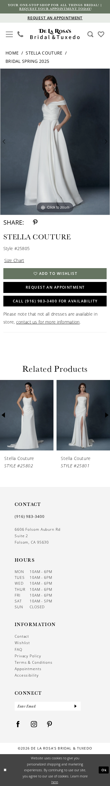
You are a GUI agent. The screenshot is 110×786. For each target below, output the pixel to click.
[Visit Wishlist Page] (101, 34)
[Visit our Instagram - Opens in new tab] (34, 724)
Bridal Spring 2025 (27, 61)
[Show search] (90, 34)
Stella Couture (44, 53)
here (54, 782)
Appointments (28, 668)
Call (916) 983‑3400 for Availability (55, 301)
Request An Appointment (55, 287)
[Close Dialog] (5, 770)
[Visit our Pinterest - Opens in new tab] (49, 724)
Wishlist (22, 642)
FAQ (18, 649)
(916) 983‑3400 (30, 516)
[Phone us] (20, 34)
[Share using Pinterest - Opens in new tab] (35, 222)
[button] (9, 33)
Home (12, 53)
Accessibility (27, 675)
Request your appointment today (55, 8)
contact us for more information (48, 322)
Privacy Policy (28, 656)
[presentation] (58, 415)
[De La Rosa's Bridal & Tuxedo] (55, 34)
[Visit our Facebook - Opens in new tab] (18, 724)
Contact (22, 636)
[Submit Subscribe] (76, 706)
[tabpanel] (55, 142)
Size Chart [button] (14, 260)
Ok (104, 770)
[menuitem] (9, 34)
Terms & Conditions (34, 662)
